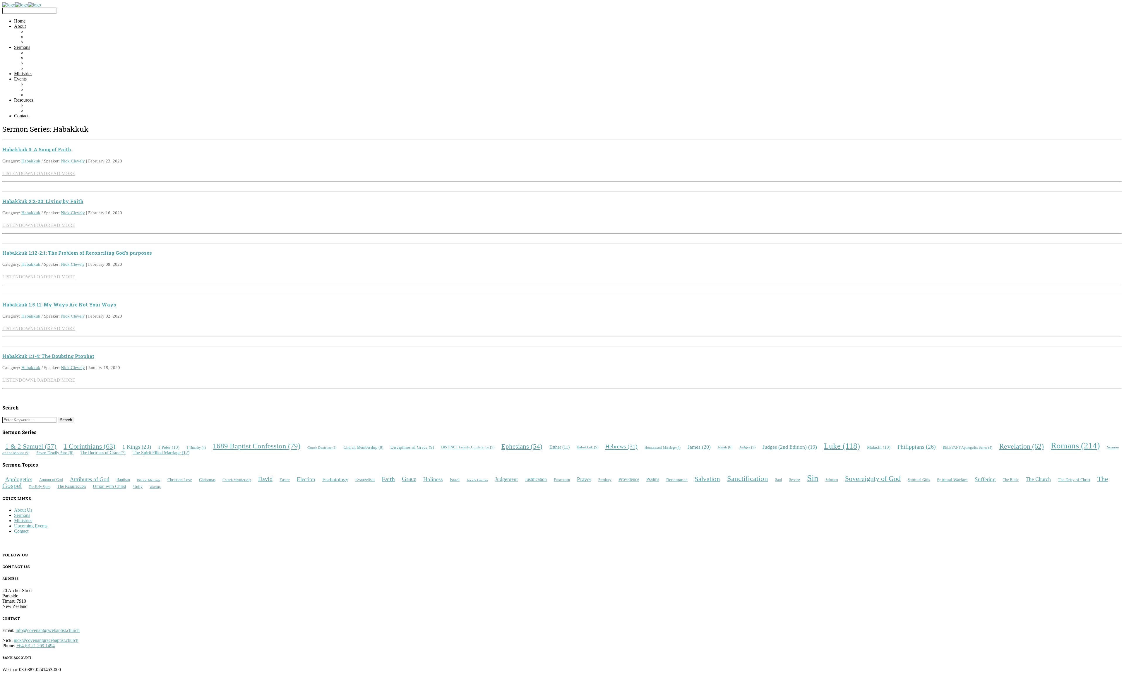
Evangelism (365, 479)
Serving (794, 480)
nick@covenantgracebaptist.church (46, 640)
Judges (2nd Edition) (790, 447)
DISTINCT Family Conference (467, 447)
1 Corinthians (89, 446)
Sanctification (747, 478)
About (20, 26)
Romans (1075, 445)
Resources (23, 99)
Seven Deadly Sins (54, 452)
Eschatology (335, 479)
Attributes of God (89, 479)
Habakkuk (30, 161)
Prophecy (604, 480)
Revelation (1021, 446)
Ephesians (521, 446)
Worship (155, 487)
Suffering (985, 479)
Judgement (506, 479)
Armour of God (51, 480)
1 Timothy (196, 448)
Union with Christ (109, 486)
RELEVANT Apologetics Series (967, 448)
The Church (1038, 479)
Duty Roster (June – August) (52, 110)
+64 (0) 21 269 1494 (35, 645)
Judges (747, 447)
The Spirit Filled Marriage (161, 452)
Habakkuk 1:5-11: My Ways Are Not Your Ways (59, 304)
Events (20, 78)
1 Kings (136, 447)
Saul (778, 479)
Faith (388, 478)
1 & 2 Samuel (30, 446)
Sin (812, 478)
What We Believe (42, 36)
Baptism (123, 479)
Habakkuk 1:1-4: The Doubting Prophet (48, 356)
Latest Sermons (40, 52)
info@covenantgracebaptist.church (48, 630)
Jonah (725, 447)
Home (19, 20)
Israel (455, 479)
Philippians (916, 447)
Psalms (652, 479)
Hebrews (621, 446)
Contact (21, 115)
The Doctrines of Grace (103, 453)
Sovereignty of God (873, 478)
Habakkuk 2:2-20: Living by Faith (42, 201)
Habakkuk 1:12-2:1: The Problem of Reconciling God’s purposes (77, 253)
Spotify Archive (40, 63)
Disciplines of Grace (412, 447)
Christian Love (179, 479)
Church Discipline (322, 447)
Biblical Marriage (148, 479)
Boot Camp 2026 (42, 84)
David (265, 479)
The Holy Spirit (39, 487)
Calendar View (40, 94)
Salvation (707, 478)
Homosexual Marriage (663, 448)
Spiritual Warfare (952, 479)
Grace (409, 478)
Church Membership (363, 447)
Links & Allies (39, 105)
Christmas (207, 479)
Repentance (677, 479)
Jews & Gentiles (477, 479)
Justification (536, 479)
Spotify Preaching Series (48, 68)
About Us (23, 510)
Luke (842, 446)
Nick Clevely (73, 161)
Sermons (22, 47)
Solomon (831, 480)
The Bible (1011, 479)
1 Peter (168, 447)
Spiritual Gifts (919, 479)
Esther (559, 447)
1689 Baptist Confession (256, 446)
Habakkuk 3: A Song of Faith (36, 149)
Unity (138, 486)
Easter (285, 479)
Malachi (878, 447)
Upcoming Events (42, 89)
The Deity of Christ (1074, 479)
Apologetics (18, 479)
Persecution (562, 480)
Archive (33, 57)
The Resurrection (71, 486)
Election (306, 479)
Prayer (584, 479)
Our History (37, 42)
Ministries (23, 73)
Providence (628, 479)
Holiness (433, 479)
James (699, 447)
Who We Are (38, 31)
